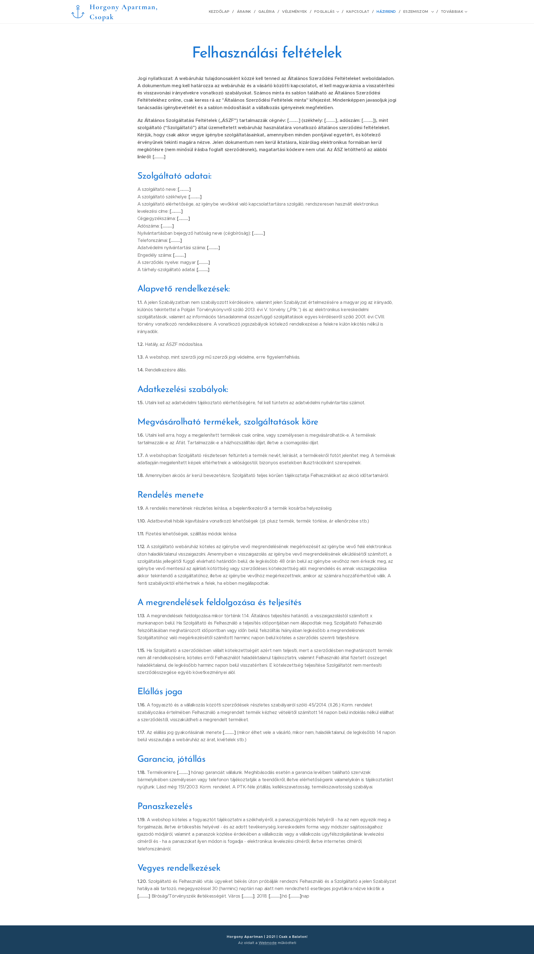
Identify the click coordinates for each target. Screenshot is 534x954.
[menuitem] (220, 12)
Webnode (268, 942)
